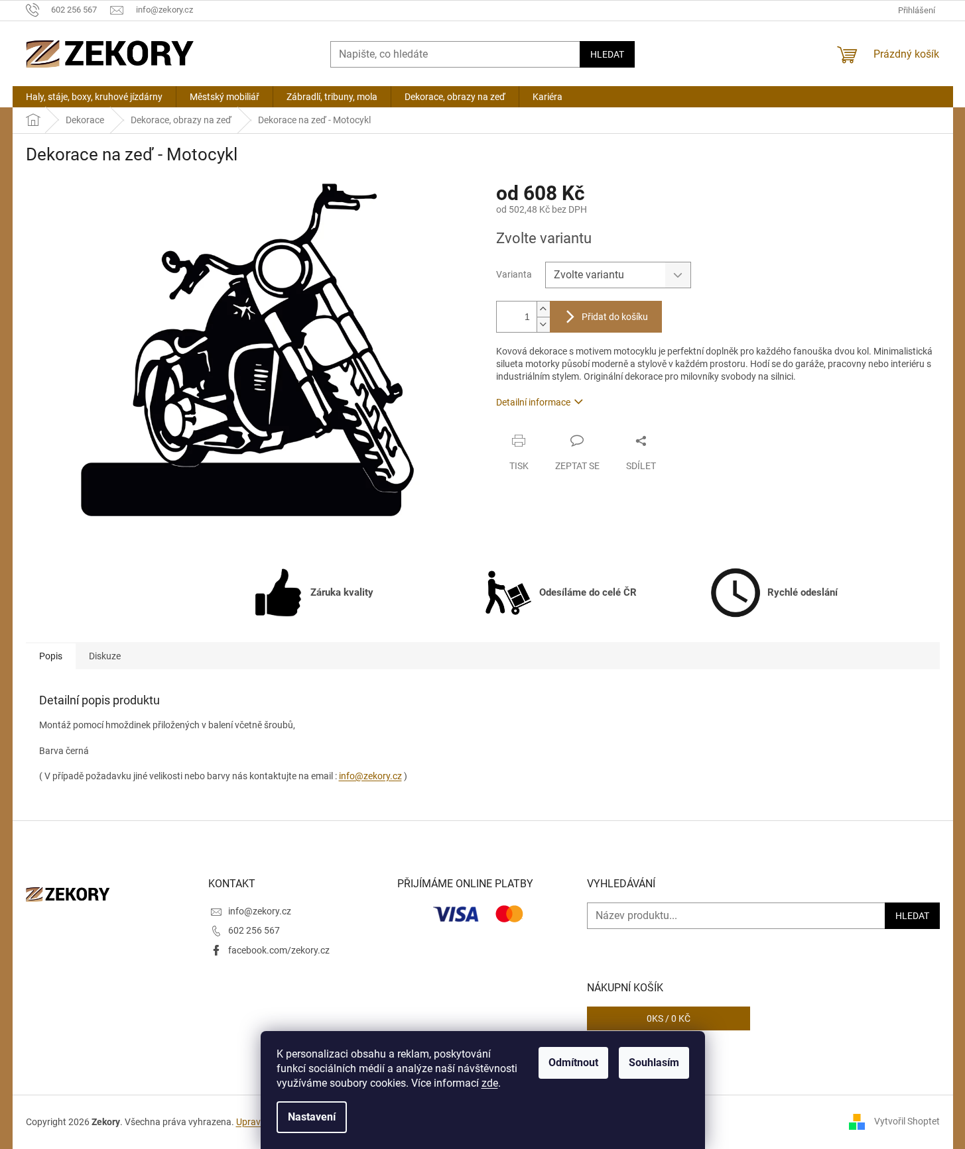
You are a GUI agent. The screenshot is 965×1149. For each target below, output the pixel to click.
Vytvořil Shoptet (907, 1121)
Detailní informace (533, 402)
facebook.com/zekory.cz (279, 950)
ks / (668, 1018)
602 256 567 (254, 930)
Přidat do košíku (615, 316)
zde (490, 1083)
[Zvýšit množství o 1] (543, 309)
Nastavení (312, 1117)
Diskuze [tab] (105, 656)
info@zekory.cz (370, 776)
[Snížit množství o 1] (543, 324)
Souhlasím (654, 1062)
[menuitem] (94, 96)
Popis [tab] (50, 656)
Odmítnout (573, 1062)
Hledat (607, 54)
